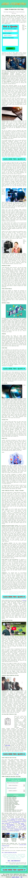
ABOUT (18, 7)
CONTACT (21, 7)
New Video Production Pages (12, 866)
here (17, 774)
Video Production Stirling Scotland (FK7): (13, 15)
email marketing (6, 823)
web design (21, 826)
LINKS (15, 7)
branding (23, 824)
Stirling (24, 600)
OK (21, 877)
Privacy (25, 866)
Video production (5, 600)
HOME (12, 7)
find (5, 759)
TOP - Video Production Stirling (9, 852)
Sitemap (2, 866)
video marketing (11, 827)
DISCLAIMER (24, 7)
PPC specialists (11, 825)
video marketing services (8, 739)
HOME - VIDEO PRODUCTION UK (14, 860)
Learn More (15, 877)
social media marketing (13, 822)
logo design (21, 823)
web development (10, 824)
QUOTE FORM (7, 745)
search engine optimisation (17, 818)
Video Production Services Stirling (11, 776)
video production (16, 18)
